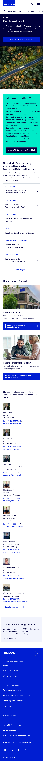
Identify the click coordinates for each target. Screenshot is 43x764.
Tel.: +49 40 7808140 (11, 599)
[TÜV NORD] (4, 11)
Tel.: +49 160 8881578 (11, 524)
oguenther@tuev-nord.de (12, 475)
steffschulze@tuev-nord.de (13, 526)
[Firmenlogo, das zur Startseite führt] (9, 3)
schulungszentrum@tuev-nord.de (15, 601)
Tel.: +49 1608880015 (11, 576)
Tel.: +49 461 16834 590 (12, 550)
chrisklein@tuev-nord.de (12, 501)
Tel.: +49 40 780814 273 (12, 421)
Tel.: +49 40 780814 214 (12, 447)
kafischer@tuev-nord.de (12, 423)
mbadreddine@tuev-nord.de (13, 578)
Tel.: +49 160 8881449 (11, 498)
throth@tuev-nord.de (11, 449)
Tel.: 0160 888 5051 (10, 472)
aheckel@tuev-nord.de (11, 552)
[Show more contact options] (23, 607)
